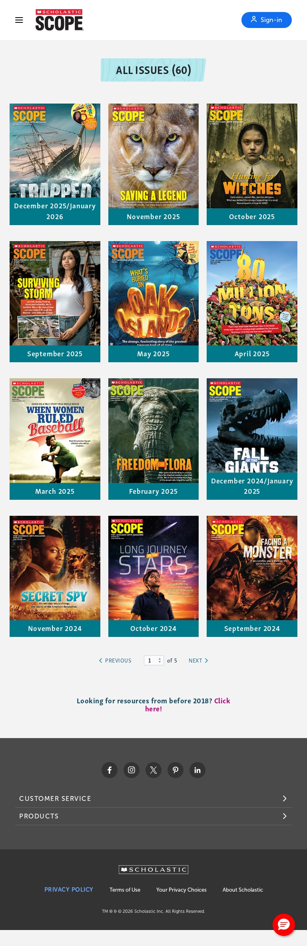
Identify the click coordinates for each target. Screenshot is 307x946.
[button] (284, 925)
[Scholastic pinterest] (175, 770)
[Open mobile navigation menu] (19, 20)
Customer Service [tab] (55, 798)
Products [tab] (39, 816)
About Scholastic (243, 890)
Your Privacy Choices (181, 890)
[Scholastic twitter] (153, 770)
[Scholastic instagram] (132, 770)
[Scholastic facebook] (110, 770)
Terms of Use (125, 890)
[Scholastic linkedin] (197, 770)
